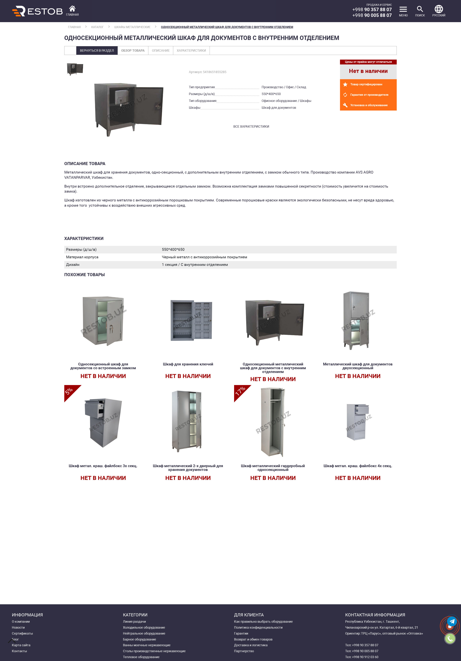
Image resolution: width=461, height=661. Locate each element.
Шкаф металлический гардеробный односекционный (273, 468)
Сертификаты (22, 633)
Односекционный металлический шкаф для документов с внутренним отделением (227, 27)
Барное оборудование (139, 639)
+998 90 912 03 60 (365, 657)
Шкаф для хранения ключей (188, 364)
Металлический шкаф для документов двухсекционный (358, 366)
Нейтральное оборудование (144, 633)
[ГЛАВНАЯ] (45, 11)
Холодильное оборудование (144, 627)
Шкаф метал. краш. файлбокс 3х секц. (103, 466)
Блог (15, 639)
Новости (18, 627)
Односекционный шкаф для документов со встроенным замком (103, 366)
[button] (439, 11)
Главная (74, 27)
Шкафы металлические (132, 27)
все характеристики (251, 126)
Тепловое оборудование (141, 657)
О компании (21, 621)
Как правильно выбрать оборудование (263, 621)
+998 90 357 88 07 (365, 645)
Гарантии (241, 633)
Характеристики (191, 50)
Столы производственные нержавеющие (154, 651)
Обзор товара (133, 50)
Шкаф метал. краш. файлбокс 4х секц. (358, 466)
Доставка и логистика (251, 645)
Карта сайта (21, 645)
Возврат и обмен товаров (253, 639)
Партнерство (244, 651)
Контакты (19, 651)
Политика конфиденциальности (258, 627)
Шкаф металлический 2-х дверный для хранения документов (188, 468)
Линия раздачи (134, 621)
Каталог (97, 27)
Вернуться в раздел (97, 50)
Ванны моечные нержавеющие (147, 645)
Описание (161, 50)
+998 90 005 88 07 (365, 651)
